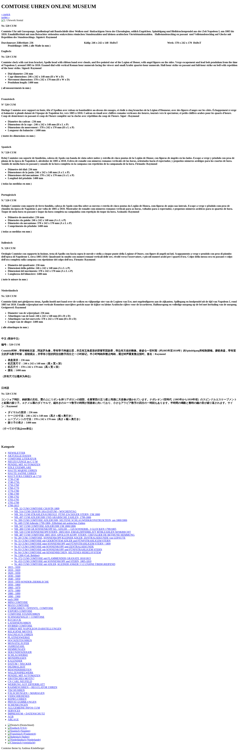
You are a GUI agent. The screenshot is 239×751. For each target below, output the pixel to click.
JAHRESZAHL (16, 646)
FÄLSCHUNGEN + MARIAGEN (26, 693)
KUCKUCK (14, 619)
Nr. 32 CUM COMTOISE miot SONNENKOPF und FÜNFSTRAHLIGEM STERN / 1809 (62, 543)
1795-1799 (13, 502)
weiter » (5, 17)
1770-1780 (13, 491)
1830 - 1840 (14, 576)
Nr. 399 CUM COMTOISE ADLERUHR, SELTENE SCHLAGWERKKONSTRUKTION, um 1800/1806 (70, 520)
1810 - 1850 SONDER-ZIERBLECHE (28, 581)
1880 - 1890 (14, 593)
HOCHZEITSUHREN (20, 640)
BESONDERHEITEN (20, 669)
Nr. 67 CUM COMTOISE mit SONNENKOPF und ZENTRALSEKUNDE (54, 546)
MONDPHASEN (17, 658)
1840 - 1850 (14, 578)
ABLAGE (13, 719)
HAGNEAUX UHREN (20, 634)
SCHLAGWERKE (18, 655)
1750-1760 (13, 485)
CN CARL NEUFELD (20, 681)
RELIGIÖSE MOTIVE (20, 631)
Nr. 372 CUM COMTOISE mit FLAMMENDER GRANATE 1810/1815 (52, 558)
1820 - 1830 (14, 573)
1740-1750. (14, 482)
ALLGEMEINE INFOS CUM (24, 707)
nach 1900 (13, 599)
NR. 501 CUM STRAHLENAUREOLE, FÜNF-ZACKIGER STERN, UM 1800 (57, 514)
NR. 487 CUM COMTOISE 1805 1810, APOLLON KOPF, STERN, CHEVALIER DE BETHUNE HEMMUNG (74, 534)
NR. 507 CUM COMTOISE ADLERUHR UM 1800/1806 (45, 526)
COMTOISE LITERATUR (22, 458)
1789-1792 (13, 496)
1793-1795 (13, 499)
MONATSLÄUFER (18, 643)
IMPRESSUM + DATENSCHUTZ (26, 713)
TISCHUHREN (16, 690)
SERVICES (14, 710)
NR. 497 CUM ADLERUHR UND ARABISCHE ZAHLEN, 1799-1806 (52, 517)
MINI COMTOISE (18, 602)
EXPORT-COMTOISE (20, 611)
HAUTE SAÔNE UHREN (22, 473)
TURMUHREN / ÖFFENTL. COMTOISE (30, 608)
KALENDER (15, 661)
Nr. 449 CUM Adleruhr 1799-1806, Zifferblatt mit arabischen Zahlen (49, 523)
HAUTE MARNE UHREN (22, 470)
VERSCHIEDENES (18, 696)
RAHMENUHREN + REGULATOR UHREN (32, 687)
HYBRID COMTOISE (20, 625)
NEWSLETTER (16, 452)
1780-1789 (13, 493)
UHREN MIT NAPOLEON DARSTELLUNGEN (34, 628)
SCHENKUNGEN (18, 704)
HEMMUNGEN (16, 649)
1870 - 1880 (14, 590)
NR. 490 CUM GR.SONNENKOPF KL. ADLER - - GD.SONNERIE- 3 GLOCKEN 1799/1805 (65, 529)
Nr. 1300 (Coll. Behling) (27, 555)
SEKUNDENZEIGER (20, 652)
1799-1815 (13, 505)
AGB (10, 716)
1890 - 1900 (14, 596)
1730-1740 (13, 479)
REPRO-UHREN (17, 699)
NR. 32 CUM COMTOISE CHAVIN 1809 (36, 508)
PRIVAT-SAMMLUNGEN (22, 702)
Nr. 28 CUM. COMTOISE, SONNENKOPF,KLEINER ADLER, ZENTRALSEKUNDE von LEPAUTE (70, 537)
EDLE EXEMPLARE (19, 467)
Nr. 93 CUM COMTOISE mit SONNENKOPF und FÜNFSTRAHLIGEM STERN (58, 549)
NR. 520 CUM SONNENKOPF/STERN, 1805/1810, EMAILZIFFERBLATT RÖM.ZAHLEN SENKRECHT (72, 532)
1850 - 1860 (14, 584)
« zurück (5, 14)
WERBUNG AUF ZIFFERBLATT (26, 684)
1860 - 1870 (14, 587)
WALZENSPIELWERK (20, 672)
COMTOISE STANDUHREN (24, 614)
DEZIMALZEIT (16, 666)
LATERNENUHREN (19, 622)
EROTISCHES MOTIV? (21, 678)
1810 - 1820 (14, 570)
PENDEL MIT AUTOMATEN (24, 464)
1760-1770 (13, 488)
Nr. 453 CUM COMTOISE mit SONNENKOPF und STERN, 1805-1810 (52, 561)
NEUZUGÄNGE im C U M (23, 461)
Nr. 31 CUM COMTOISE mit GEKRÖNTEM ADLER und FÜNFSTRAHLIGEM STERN (62, 540)
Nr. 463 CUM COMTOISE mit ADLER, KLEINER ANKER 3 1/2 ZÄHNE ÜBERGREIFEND (64, 564)
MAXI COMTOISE (18, 605)
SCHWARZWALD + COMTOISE (26, 617)
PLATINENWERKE (19, 637)
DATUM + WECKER (19, 663)
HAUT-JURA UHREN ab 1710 (24, 476)
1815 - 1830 (14, 567)
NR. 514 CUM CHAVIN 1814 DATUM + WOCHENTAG (45, 511)
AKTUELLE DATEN (19, 455)
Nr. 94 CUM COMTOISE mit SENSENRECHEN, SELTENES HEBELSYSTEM (57, 552)
